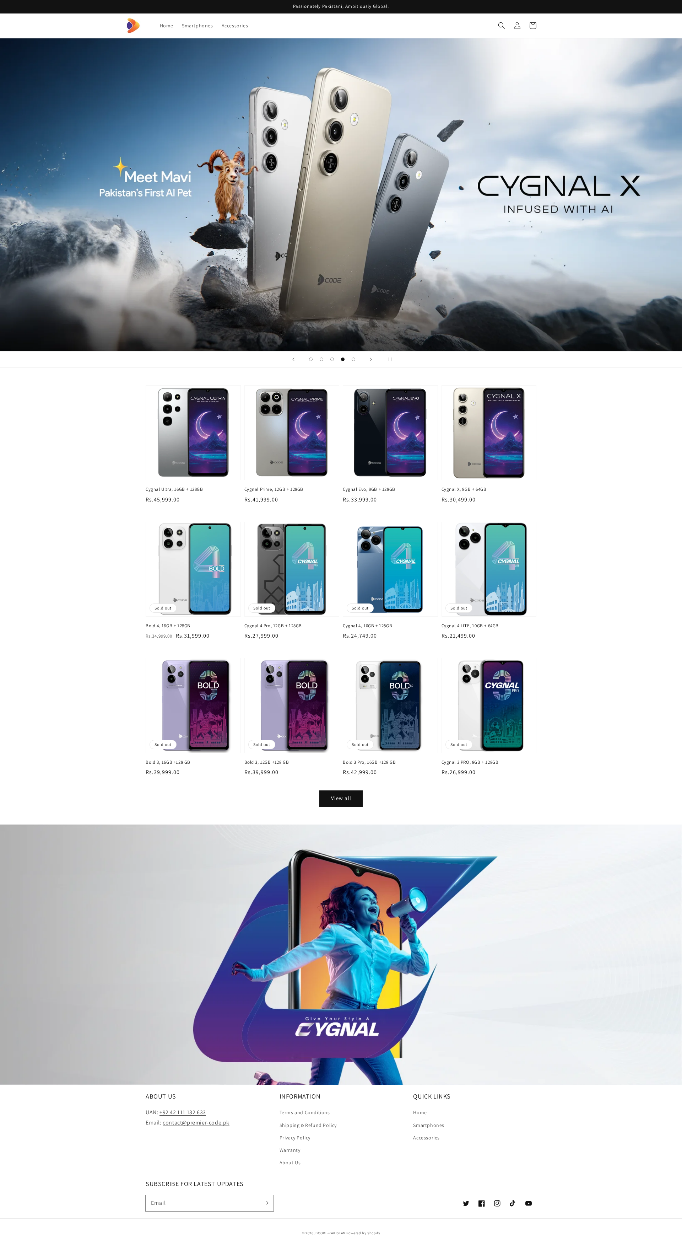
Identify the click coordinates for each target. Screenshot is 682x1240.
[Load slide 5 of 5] (353, 359)
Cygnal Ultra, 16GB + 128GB (174, 489)
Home (420, 1112)
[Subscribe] (266, 1203)
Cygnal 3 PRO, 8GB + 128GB (470, 762)
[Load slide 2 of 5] (321, 359)
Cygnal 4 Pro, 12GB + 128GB (273, 626)
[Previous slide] (293, 359)
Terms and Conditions (305, 1112)
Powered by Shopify (363, 1233)
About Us (290, 1162)
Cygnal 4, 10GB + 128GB (367, 626)
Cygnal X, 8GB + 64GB (464, 489)
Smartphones (428, 1125)
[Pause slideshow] (388, 359)
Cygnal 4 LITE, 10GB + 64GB (470, 626)
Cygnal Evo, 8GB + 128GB (369, 489)
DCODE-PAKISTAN (330, 1233)
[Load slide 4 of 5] (342, 359)
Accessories (426, 1137)
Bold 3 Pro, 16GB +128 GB (369, 762)
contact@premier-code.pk (196, 1122)
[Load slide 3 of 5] (332, 359)
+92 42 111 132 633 (182, 1112)
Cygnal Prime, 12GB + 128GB (274, 489)
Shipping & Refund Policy (308, 1125)
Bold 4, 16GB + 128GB (168, 626)
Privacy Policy (295, 1137)
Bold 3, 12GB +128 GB (266, 762)
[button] (501, 25)
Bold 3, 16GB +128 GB (168, 762)
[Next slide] (371, 359)
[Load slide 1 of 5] (310, 359)
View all (341, 798)
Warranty (290, 1150)
